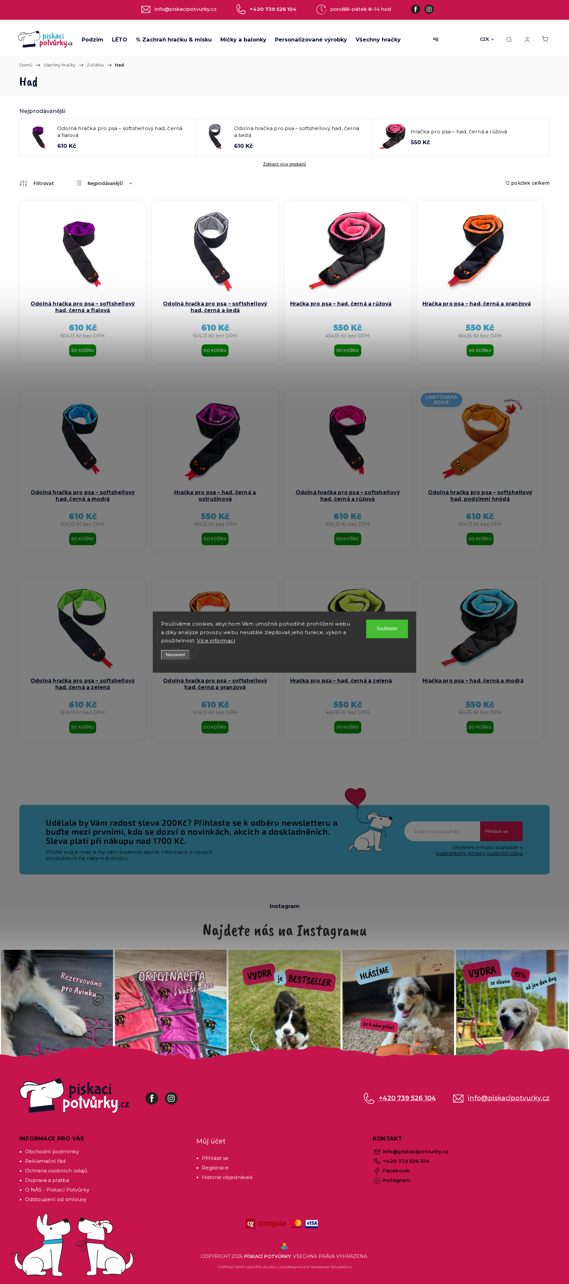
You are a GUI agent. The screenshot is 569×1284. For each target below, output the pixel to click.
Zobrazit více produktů (284, 164)
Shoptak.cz (341, 1266)
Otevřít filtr (36, 183)
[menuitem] (92, 39)
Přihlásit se (496, 831)
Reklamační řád (45, 1161)
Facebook (156, 1095)
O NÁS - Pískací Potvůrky (57, 1190)
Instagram (176, 1095)
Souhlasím (387, 628)
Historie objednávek (227, 1177)
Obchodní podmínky (52, 1151)
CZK (484, 39)
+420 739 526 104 (407, 1098)
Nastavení (175, 654)
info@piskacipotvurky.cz (509, 1098)
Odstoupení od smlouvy (55, 1199)
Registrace (215, 1167)
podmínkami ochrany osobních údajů (479, 853)
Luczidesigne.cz (291, 1266)
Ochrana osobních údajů (56, 1170)
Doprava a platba (47, 1180)
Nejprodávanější (105, 183)
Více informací (216, 640)
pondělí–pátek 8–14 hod (360, 9)
